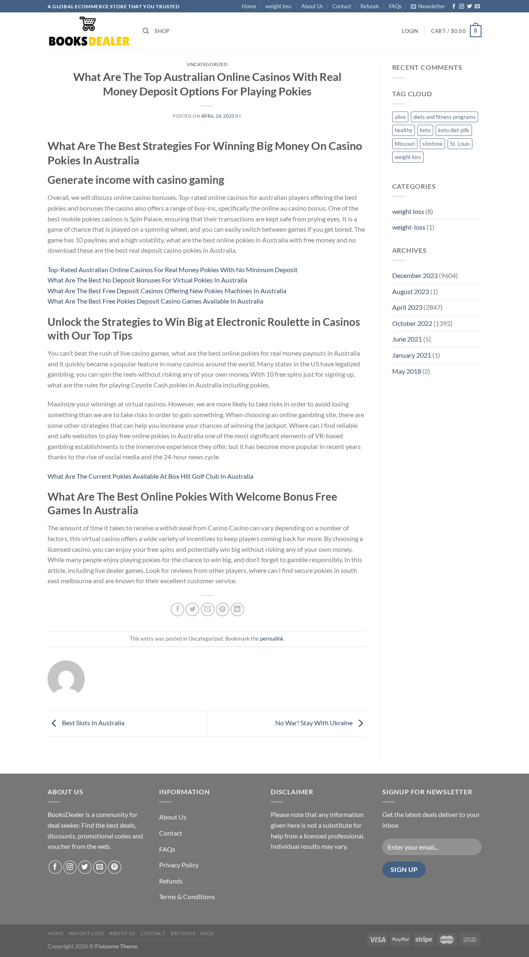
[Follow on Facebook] (453, 6)
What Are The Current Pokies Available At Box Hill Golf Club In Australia (150, 476)
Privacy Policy (179, 865)
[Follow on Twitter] (469, 6)
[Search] (146, 31)
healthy (403, 130)
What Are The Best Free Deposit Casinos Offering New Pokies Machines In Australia (167, 290)
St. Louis (460, 143)
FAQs (395, 6)
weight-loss (408, 227)
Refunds (369, 6)
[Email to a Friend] (207, 609)
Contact (341, 6)
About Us (312, 6)
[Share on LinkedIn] (237, 609)
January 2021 (411, 355)
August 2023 (410, 291)
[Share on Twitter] (192, 609)
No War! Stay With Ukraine (314, 723)
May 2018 (406, 371)
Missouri (405, 143)
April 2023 (407, 307)
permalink (272, 638)
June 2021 (407, 339)
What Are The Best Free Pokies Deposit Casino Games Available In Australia (155, 301)
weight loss (278, 6)
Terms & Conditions (187, 896)
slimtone (432, 143)
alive (400, 117)
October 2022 (412, 323)
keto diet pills (453, 130)
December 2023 (415, 275)
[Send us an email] (477, 6)
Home (249, 6)
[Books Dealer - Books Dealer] (89, 31)
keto (425, 130)
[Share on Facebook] (177, 609)
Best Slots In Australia (92, 723)
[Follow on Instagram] (461, 6)
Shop (162, 31)
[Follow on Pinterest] (115, 867)
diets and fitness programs (444, 117)
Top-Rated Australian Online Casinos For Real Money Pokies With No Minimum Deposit (173, 269)
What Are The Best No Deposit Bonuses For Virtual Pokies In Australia (147, 280)
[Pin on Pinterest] (222, 609)
